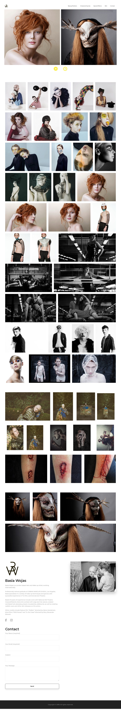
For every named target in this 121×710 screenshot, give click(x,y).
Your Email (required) (12, 644)
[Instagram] (11, 620)
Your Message (10, 666)
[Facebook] (6, 620)
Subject (7, 655)
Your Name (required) (12, 633)
